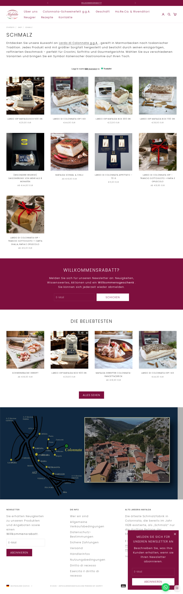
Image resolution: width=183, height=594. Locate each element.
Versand (76, 548)
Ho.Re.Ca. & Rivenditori (132, 11)
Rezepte (47, 17)
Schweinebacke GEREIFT (25, 373)
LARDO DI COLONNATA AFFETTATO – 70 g (113, 176)
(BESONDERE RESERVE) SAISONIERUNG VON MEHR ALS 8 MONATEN (25, 178)
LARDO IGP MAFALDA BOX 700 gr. (157, 119)
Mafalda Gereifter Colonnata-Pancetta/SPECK (113, 374)
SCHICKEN (113, 297)
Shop (20, 27)
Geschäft (103, 11)
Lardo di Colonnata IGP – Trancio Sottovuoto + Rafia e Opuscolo (157, 178)
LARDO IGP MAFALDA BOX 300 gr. (113, 119)
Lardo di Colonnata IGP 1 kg (69, 119)
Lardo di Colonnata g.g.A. (78, 43)
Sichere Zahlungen (84, 542)
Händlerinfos (80, 554)
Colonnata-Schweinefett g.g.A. (66, 11)
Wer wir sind (79, 516)
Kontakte (65, 17)
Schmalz (28, 27)
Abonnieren (153, 582)
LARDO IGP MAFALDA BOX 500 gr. (25, 119)
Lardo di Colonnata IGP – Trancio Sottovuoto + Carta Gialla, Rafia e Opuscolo (25, 241)
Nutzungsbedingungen (87, 560)
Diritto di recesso (83, 565)
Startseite (10, 27)
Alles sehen (91, 395)
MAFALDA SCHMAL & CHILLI (69, 175)
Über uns (31, 11)
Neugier (30, 17)
